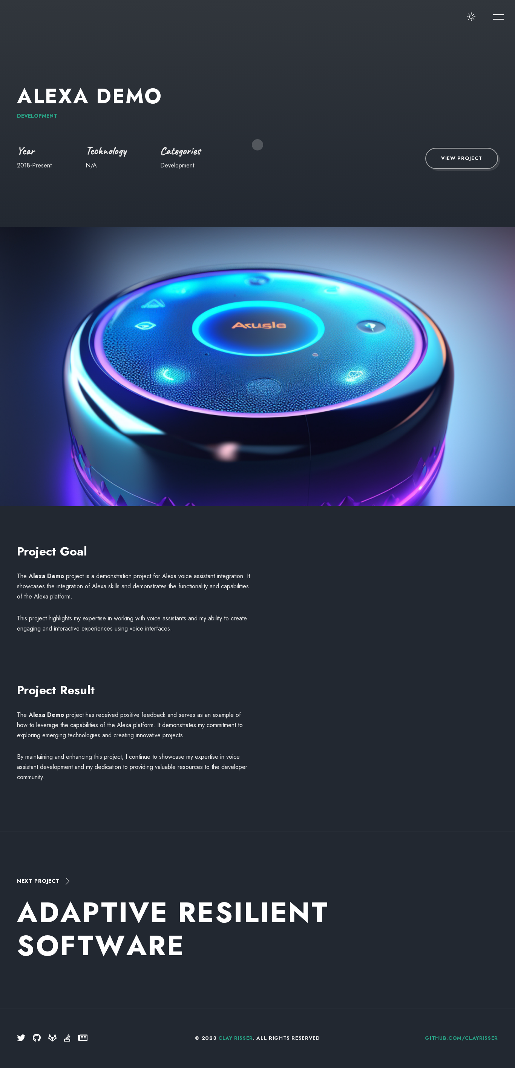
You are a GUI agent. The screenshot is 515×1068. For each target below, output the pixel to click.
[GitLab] (52, 1038)
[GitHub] (37, 1038)
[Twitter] (21, 1038)
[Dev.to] (82, 1038)
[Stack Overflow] (67, 1038)
